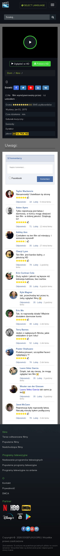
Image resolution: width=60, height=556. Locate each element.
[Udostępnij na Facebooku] (16, 87)
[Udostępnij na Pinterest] (31, 87)
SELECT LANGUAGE (34, 5)
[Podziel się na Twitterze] (23, 87)
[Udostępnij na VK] (45, 87)
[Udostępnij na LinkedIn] (38, 87)
